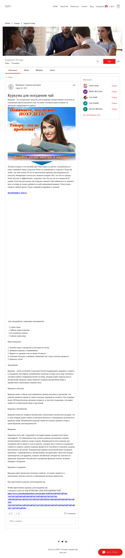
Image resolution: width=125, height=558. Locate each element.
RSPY (8, 6)
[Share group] (118, 61)
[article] (41, 304)
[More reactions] (17, 513)
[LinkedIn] (66, 541)
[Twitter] (62, 541)
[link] (13, 70)
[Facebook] (59, 541)
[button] (118, 6)
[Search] (97, 61)
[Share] (74, 85)
